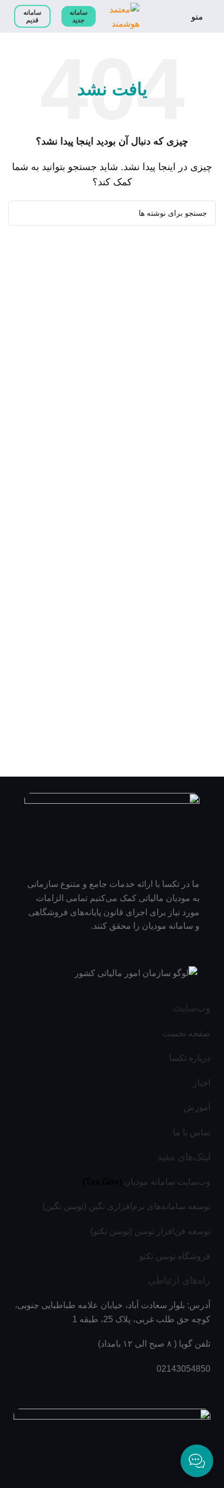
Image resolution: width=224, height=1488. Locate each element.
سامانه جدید (79, 16)
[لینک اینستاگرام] (126, 1389)
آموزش (197, 1107)
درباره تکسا (189, 1057)
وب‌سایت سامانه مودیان (167, 1181)
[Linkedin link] (112, 1389)
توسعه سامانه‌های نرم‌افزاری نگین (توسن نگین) (126, 1206)
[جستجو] (20, 213)
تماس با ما (191, 1132)
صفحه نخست (186, 1033)
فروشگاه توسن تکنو (174, 1256)
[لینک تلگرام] (98, 1389)
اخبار (201, 1082)
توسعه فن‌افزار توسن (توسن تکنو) (150, 1231)
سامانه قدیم (32, 16)
